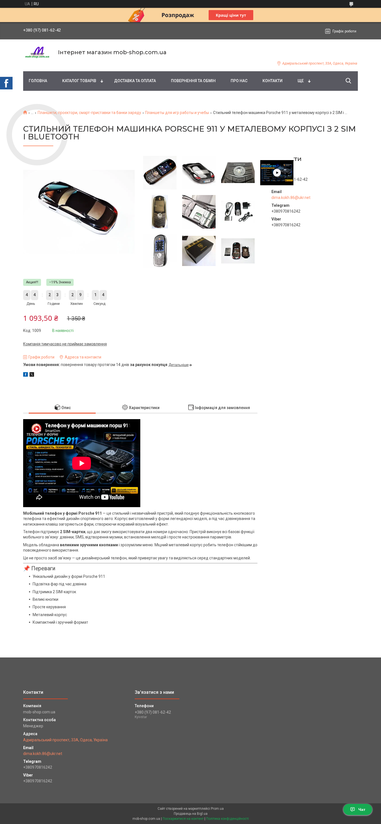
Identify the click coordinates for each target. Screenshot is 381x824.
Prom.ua (217, 809)
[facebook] (25, 375)
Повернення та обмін (193, 81)
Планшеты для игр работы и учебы (177, 112)
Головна (38, 81)
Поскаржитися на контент (183, 819)
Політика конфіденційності (227, 819)
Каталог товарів (79, 81)
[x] (32, 375)
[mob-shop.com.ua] (37, 52)
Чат (361, 809)
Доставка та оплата (135, 81)
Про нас (239, 81)
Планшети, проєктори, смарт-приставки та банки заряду (89, 112)
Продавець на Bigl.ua (191, 814)
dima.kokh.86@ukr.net (290, 197)
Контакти (272, 81)
